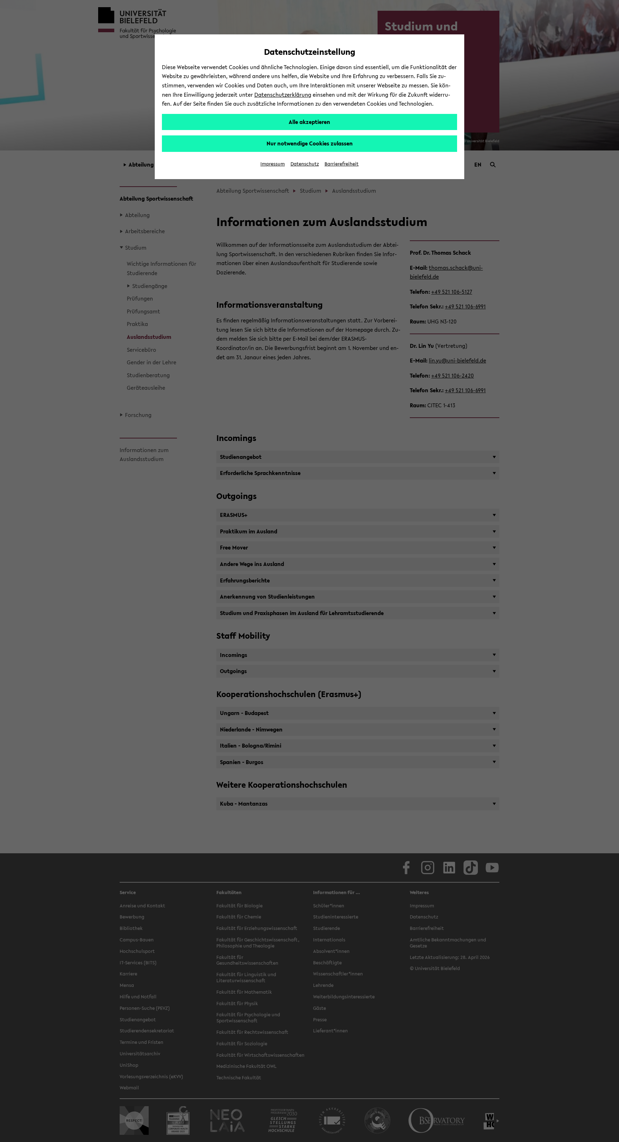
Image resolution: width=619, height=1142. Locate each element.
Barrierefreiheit (342, 163)
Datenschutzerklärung (282, 95)
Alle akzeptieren (309, 122)
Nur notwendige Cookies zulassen (310, 143)
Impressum (272, 163)
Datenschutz (305, 163)
